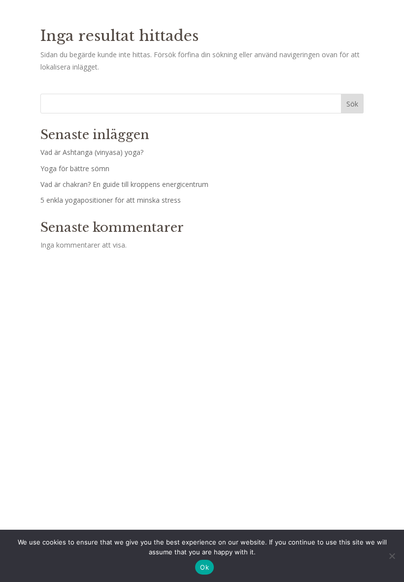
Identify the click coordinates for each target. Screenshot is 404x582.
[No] (392, 556)
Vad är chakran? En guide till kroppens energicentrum (124, 184)
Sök (352, 104)
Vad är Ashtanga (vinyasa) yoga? (91, 152)
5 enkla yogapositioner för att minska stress (110, 200)
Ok (204, 567)
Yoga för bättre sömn (74, 168)
